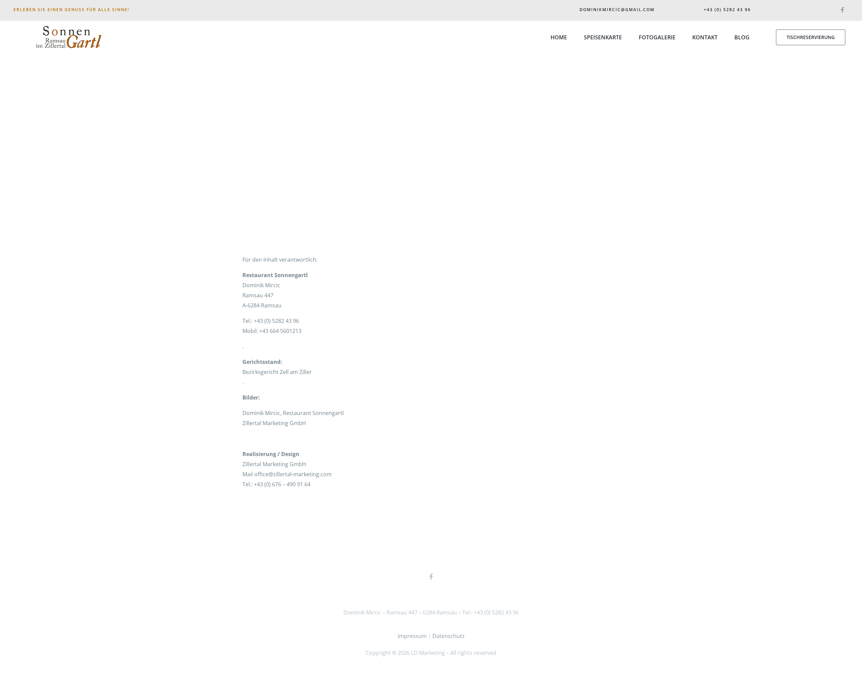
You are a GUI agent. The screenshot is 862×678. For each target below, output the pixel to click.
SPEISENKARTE (603, 37)
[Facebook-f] (842, 8)
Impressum (412, 636)
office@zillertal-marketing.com (293, 474)
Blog (742, 37)
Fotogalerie (657, 37)
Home (559, 37)
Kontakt (705, 37)
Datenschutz (448, 636)
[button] (811, 37)
